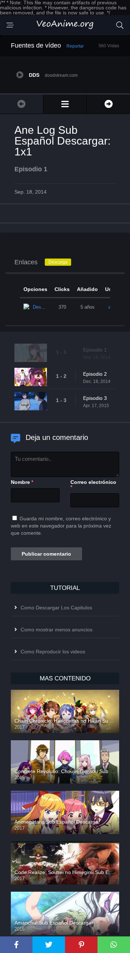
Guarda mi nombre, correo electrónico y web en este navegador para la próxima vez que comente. (61, 526)
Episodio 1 (95, 350)
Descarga (58, 262)
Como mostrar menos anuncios (56, 629)
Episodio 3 (95, 398)
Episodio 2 (95, 374)
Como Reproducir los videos (53, 651)
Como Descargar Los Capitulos (56, 607)
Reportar (75, 46)
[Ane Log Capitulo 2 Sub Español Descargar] (108, 104)
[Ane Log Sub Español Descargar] (64, 104)
